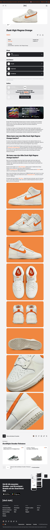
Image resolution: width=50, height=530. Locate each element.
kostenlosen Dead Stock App (14, 147)
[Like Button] (43, 35)
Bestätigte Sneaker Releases (14, 443)
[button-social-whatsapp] (41, 436)
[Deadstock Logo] (25, 5)
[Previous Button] (4, 467)
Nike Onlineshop (22, 166)
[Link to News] (6, 5)
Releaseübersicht (13, 169)
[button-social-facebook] (39, 436)
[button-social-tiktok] (44, 436)
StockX (38, 169)
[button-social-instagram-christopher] (33, 436)
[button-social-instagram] (36, 436)
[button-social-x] (46, 436)
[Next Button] (7, 467)
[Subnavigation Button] (3, 5)
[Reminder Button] (40, 35)
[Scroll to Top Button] (45, 476)
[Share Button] (37, 35)
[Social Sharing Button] (4, 436)
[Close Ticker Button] (46, 2)
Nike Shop (21, 178)
